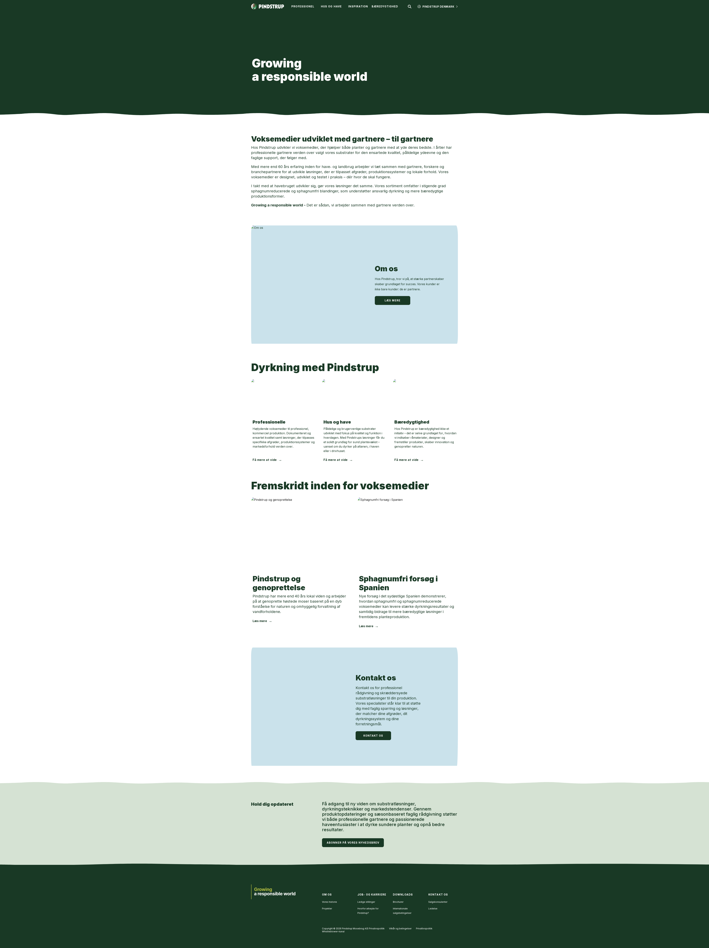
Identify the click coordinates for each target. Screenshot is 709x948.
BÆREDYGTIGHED (385, 6)
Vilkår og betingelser (400, 928)
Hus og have (337, 422)
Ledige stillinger (366, 902)
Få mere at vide (265, 460)
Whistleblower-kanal (333, 931)
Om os (386, 268)
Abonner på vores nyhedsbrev (353, 842)
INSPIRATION (358, 6)
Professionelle (269, 422)
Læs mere (392, 300)
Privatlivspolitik (424, 928)
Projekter (327, 908)
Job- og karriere (371, 894)
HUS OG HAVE (331, 6)
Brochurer (398, 902)
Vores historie (329, 902)
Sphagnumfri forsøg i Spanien (398, 583)
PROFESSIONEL (302, 6)
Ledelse (432, 908)
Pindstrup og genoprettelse (279, 583)
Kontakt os (376, 677)
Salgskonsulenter (437, 902)
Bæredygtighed (411, 422)
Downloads (403, 894)
